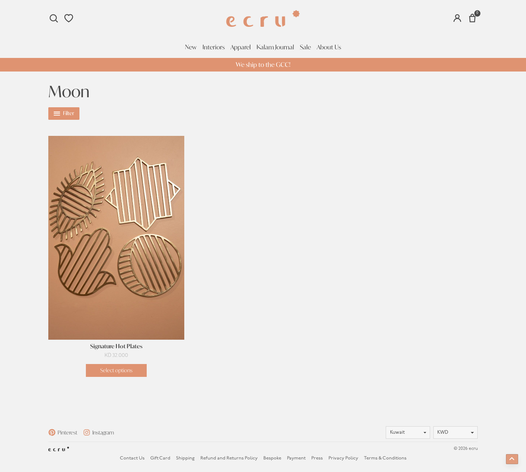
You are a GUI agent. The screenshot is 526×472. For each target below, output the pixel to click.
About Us (329, 47)
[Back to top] (512, 459)
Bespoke (272, 458)
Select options (116, 370)
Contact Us (132, 458)
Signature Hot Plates (116, 346)
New (191, 47)
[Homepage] (263, 18)
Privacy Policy (343, 458)
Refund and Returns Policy (229, 458)
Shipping (185, 458)
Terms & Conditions (385, 458)
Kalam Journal (275, 47)
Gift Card (160, 458)
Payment (296, 458)
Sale (305, 47)
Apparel (240, 47)
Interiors (214, 47)
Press (317, 458)
